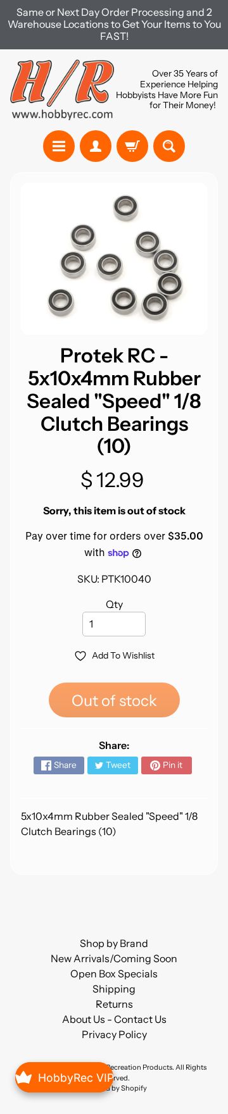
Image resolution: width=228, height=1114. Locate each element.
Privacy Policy (114, 1034)
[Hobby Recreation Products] (62, 89)
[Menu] (59, 146)
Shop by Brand (114, 943)
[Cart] (132, 146)
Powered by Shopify (114, 1088)
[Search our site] (169, 146)
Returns (114, 1004)
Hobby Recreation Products (127, 1067)
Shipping (114, 988)
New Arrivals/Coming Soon (114, 958)
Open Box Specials (114, 973)
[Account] (95, 146)
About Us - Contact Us (114, 1019)
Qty (114, 604)
